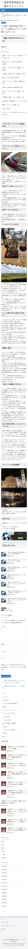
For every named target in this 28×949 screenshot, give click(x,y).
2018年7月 (4, 899)
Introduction (6, 700)
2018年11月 (4, 886)
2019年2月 (4, 879)
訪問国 (4, 706)
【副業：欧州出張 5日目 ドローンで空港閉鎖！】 (13, 687)
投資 (3, 847)
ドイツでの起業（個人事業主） (10, 703)
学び (3, 844)
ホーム (3, 693)
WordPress (10, 943)
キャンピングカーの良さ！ (9, 713)
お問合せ (5, 733)
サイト (3, 658)
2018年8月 (4, 896)
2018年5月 (4, 906)
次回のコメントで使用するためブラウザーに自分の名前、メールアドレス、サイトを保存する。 (13, 667)
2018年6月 (4, 902)
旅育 (3, 851)
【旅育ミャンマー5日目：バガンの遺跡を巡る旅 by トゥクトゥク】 (16, 792)
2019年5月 (4, 869)
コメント (3, 626)
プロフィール (5, 696)
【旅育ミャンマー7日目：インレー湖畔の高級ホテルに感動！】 (17, 774)
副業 (4, 22)
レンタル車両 (6, 716)
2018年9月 (4, 892)
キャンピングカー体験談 (9, 730)
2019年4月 (4, 872)
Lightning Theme (18, 943)
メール (3, 651)
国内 (4, 854)
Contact (4, 736)
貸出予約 (5, 726)
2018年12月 (5, 882)
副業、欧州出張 (9, 610)
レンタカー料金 (6, 720)
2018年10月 (5, 889)
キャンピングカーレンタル (8, 710)
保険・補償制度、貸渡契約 (9, 723)
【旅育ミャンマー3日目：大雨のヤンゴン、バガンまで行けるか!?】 (17, 811)
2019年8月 (4, 866)
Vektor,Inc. (17, 945)
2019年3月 (4, 876)
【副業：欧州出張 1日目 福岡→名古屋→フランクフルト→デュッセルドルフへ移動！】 (16, 600)
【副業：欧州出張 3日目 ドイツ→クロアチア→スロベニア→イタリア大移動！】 (16, 584)
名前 (2, 644)
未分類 (3, 857)
